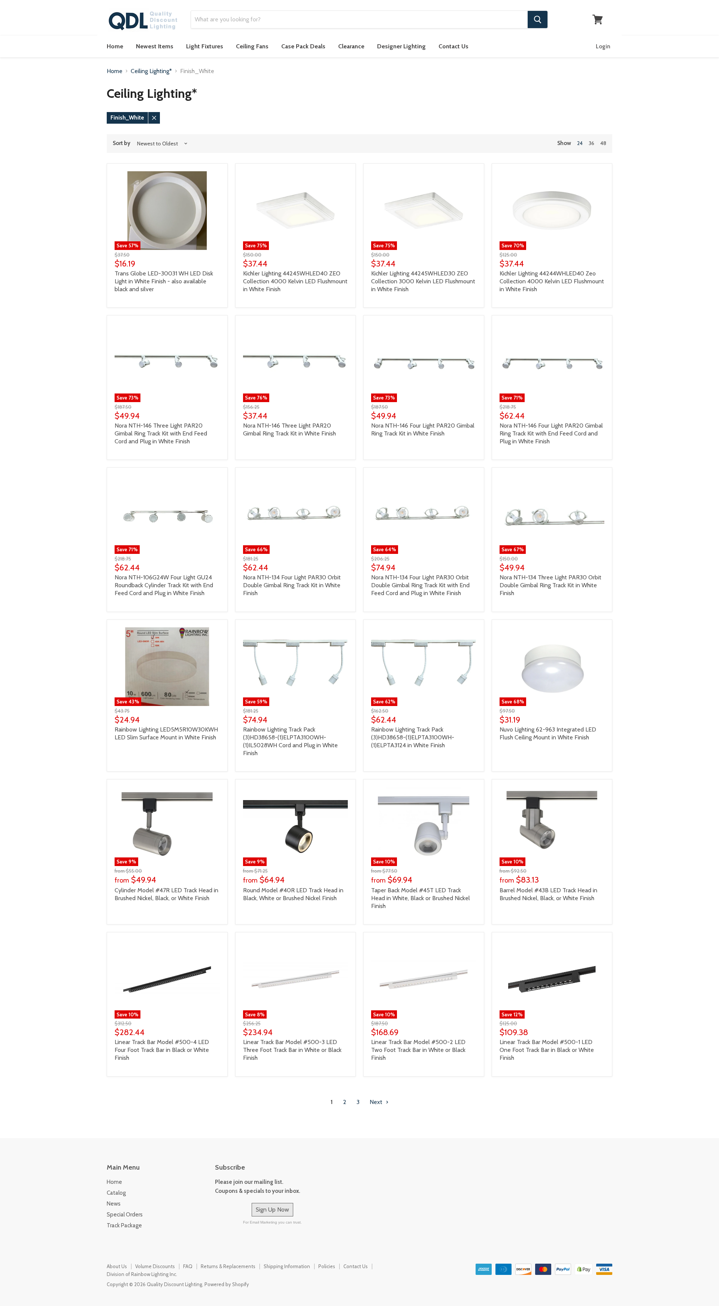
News (114, 1203)
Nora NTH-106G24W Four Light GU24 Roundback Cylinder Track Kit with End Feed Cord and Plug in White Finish (164, 585)
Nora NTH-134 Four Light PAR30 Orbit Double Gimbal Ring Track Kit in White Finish (292, 585)
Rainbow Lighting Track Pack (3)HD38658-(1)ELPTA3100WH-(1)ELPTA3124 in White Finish (412, 737)
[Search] (537, 19)
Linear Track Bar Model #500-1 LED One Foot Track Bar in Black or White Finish (547, 1049)
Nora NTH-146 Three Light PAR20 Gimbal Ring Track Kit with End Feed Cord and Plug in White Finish (161, 433)
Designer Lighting (401, 46)
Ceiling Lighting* (151, 71)
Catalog (116, 1192)
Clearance (351, 46)
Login (603, 46)
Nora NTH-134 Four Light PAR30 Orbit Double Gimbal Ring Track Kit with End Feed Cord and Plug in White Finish (420, 585)
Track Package (124, 1225)
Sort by (121, 143)
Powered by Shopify (226, 1284)
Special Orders (125, 1214)
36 (591, 143)
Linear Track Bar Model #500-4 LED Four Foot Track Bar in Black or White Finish (162, 1049)
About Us (117, 1266)
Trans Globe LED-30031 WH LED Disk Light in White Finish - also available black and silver (164, 281)
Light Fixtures (204, 46)
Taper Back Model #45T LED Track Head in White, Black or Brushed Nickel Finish (420, 898)
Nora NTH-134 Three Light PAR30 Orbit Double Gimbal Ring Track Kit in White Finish (550, 585)
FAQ (187, 1266)
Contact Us (453, 46)
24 (580, 143)
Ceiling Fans (252, 46)
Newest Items (154, 46)
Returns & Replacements (228, 1266)
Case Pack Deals (303, 46)
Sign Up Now (272, 1209)
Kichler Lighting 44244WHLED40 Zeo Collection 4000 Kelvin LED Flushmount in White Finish (552, 281)
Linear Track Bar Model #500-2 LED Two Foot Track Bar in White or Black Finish (418, 1049)
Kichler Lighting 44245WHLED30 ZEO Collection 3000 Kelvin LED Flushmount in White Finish (423, 281)
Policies (326, 1266)
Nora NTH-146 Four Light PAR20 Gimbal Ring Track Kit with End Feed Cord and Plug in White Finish (551, 433)
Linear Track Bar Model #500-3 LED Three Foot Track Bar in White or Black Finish (292, 1049)
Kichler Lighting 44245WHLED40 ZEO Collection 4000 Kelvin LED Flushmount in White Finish (295, 281)
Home (115, 46)
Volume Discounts (155, 1266)
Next (377, 1102)
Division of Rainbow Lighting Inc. (142, 1274)
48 (603, 143)
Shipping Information (287, 1266)
